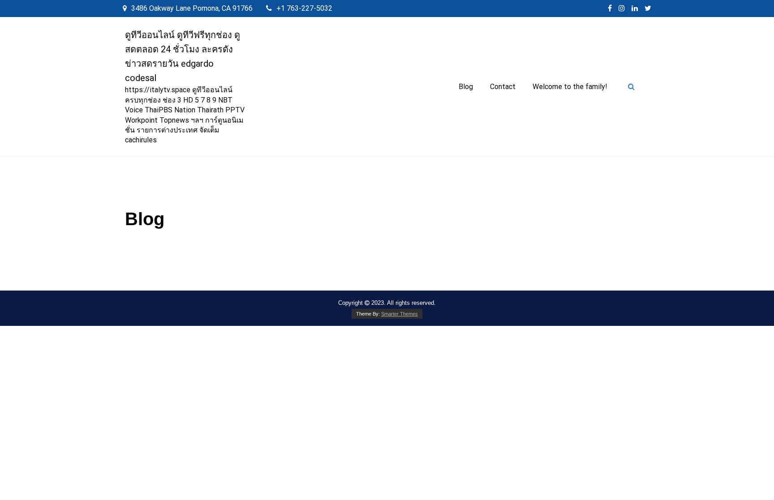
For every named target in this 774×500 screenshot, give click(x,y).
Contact (503, 86)
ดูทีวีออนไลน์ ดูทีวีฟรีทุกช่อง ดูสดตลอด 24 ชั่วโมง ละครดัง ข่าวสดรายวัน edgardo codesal (182, 56)
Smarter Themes (399, 313)
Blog (466, 86)
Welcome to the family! (570, 86)
